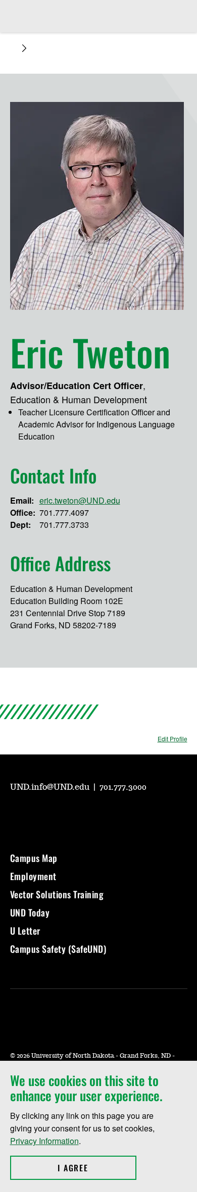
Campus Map (34, 857)
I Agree (97, 1168)
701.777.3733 (64, 524)
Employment (33, 876)
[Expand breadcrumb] (24, 48)
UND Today (30, 912)
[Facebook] (66, 815)
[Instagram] (41, 815)
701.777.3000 (123, 787)
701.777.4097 (64, 512)
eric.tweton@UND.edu (79, 500)
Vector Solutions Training (57, 894)
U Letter (25, 930)
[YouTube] (17, 815)
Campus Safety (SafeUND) (58, 948)
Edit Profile (172, 738)
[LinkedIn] (90, 815)
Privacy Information (44, 1141)
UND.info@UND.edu (50, 787)
